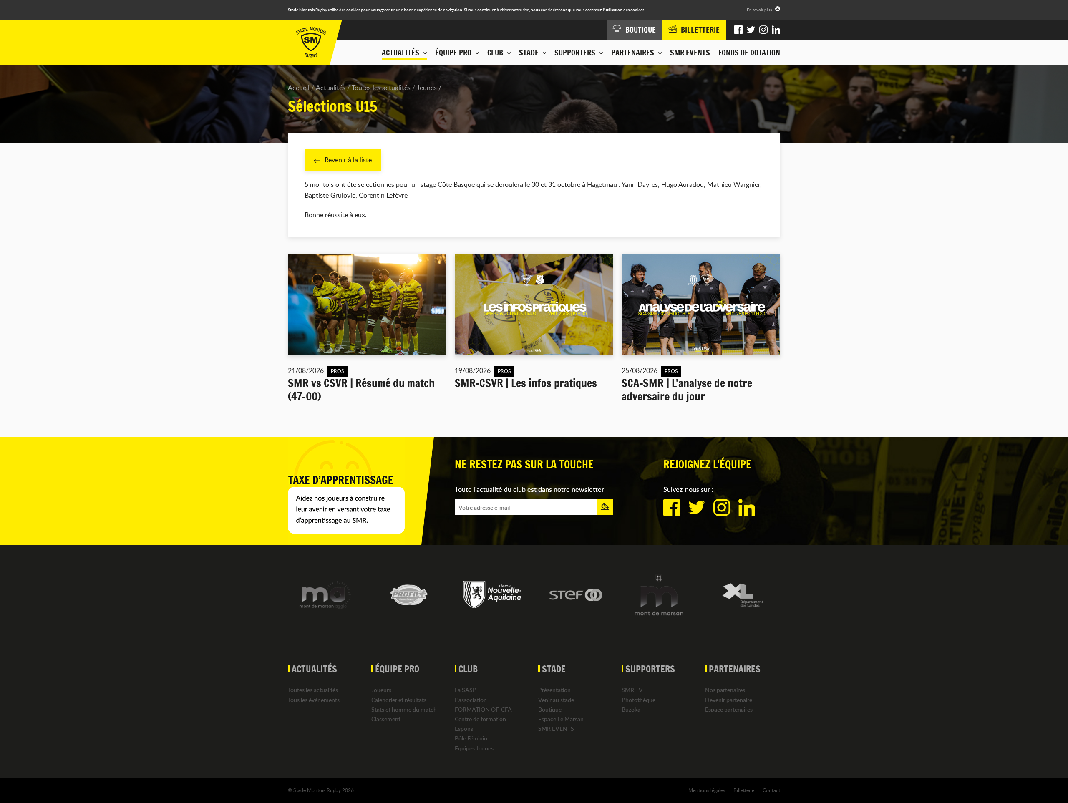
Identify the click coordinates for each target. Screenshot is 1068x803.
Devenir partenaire (728, 700)
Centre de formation (480, 719)
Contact (771, 790)
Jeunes (427, 87)
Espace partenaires (729, 709)
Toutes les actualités (381, 87)
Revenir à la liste (348, 159)
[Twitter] (751, 30)
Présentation (554, 690)
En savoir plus (759, 10)
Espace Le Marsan (561, 719)
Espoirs (464, 729)
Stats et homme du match (404, 709)
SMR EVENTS (690, 52)
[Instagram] (763, 30)
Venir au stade (556, 700)
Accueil (299, 87)
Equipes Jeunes (474, 748)
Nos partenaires (725, 690)
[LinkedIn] (776, 30)
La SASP (465, 690)
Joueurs (381, 690)
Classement (385, 719)
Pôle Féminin (471, 738)
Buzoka (631, 709)
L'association (471, 700)
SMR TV (632, 690)
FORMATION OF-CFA (483, 709)
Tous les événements (314, 700)
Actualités (330, 87)
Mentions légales (706, 790)
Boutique (550, 709)
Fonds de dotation (749, 52)
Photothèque (638, 700)
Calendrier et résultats (398, 700)
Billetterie (743, 790)
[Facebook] (738, 30)
